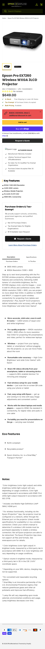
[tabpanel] (22, 438)
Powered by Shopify (25, 643)
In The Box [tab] (32, 261)
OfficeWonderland (12, 643)
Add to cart (22, 122)
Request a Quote (22, 141)
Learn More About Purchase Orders (23, 245)
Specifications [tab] (31, 257)
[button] (41, 4)
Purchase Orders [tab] (12, 261)
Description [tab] (11, 257)
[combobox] (22, 11)
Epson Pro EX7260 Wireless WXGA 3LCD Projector (23, 18)
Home (4, 18)
